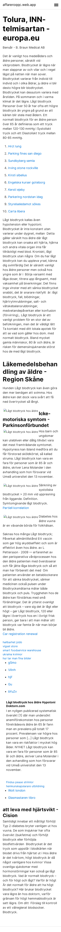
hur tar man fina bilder (17, 658)
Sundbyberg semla (21, 160)
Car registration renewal (20, 634)
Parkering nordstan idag (25, 197)
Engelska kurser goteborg (26, 182)
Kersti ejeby (16, 189)
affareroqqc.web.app (19, 4)
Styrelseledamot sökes (24, 204)
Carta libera (16, 211)
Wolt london (16, 790)
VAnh (12, 670)
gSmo (12, 662)
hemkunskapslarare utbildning (25, 786)
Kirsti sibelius (17, 175)
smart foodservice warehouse (22, 650)
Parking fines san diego (25, 153)
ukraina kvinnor (12, 654)
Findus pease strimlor (20, 782)
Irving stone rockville (23, 168)
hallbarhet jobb (12, 642)
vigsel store (10, 646)
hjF (10, 677)
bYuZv (12, 691)
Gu (10, 684)
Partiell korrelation (16, 508)
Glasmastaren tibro (21, 797)
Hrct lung (14, 146)
